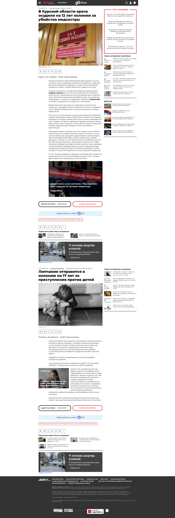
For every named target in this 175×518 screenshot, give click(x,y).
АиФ (49, 67)
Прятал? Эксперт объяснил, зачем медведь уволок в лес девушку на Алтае (123, 286)
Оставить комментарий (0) (87, 204)
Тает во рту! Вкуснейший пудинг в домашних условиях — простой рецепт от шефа (123, 67)
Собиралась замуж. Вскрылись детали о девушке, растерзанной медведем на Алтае (123, 73)
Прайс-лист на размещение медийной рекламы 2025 (115, 481)
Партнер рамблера (80, 510)
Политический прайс (58, 483)
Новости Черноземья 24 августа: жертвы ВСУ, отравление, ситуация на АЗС (120, 23)
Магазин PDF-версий (87, 481)
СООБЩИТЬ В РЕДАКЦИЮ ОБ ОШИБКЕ (79, 483)
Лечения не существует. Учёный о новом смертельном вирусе (123, 92)
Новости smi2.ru (45, 262)
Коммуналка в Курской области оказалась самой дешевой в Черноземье (120, 31)
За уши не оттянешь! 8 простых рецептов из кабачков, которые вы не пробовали (124, 293)
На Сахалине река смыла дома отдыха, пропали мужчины (121, 104)
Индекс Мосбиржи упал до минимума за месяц (121, 111)
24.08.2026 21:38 (43, 268)
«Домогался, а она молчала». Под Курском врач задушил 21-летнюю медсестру (73, 185)
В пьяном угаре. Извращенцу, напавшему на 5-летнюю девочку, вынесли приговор (89, 439)
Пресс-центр (104, 479)
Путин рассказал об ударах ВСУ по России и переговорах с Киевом (123, 118)
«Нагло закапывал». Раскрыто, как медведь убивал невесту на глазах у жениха (124, 280)
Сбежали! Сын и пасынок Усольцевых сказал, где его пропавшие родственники (125, 60)
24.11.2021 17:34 (42, 8)
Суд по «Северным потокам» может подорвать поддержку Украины (123, 124)
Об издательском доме (118, 479)
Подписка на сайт (92, 479)
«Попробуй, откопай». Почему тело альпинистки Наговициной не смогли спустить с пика (124, 273)
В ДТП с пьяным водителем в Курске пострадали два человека (89, 235)
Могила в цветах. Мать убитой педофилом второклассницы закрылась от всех (56, 439)
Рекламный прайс (57, 479)
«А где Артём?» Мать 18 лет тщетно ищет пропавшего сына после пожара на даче (124, 87)
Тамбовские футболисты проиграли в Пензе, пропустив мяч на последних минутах (120, 39)
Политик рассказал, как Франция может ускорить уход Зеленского (122, 131)
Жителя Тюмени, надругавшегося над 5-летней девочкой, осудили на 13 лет (57, 446)
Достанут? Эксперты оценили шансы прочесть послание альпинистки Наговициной (124, 80)
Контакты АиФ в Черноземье (75, 479)
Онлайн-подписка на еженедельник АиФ (65, 481)
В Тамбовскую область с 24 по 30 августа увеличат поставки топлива (120, 47)
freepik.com (42, 327)
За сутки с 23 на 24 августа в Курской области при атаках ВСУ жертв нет (120, 15)
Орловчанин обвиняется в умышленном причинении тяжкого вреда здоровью (55, 235)
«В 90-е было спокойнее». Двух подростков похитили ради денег (123, 306)
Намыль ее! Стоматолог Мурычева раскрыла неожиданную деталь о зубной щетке (124, 300)
